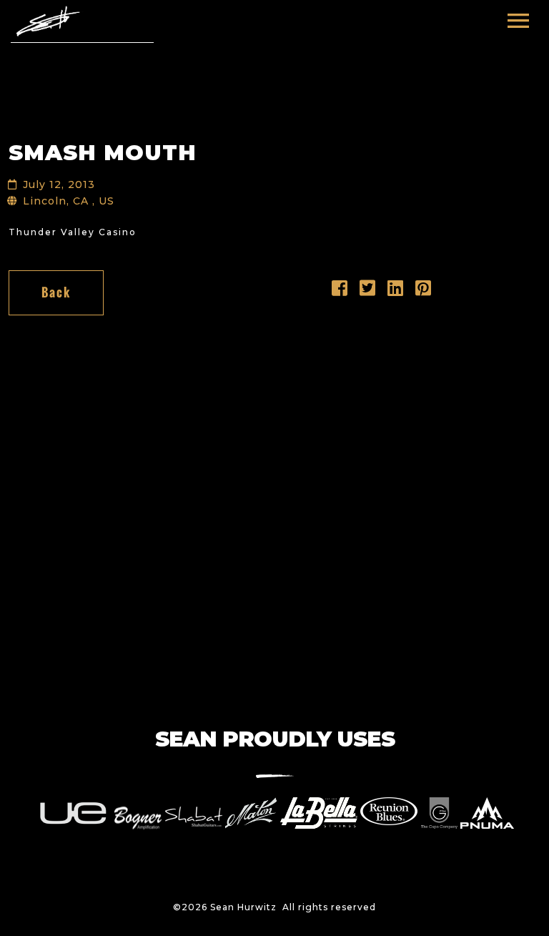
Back (56, 292)
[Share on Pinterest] (423, 291)
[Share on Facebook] (340, 291)
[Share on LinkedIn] (396, 291)
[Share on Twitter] (368, 291)
